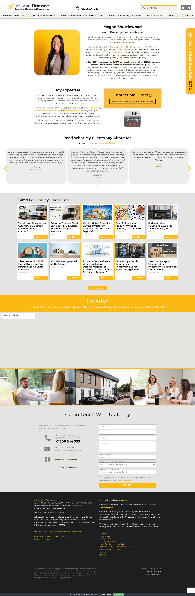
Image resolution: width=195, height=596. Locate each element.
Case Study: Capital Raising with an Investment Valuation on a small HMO (162, 265)
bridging (96, 108)
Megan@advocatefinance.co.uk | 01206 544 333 (132, 101)
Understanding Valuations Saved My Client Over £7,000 (160, 226)
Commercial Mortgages (43, 16)
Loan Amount (105, 454)
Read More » (41, 237)
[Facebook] (183, 7)
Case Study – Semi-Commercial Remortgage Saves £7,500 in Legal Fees (127, 265)
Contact (189, 16)
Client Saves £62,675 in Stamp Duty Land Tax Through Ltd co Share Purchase (31, 265)
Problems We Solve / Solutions (125, 16)
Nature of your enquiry (109, 469)
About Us (173, 16)
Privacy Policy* (125, 481)
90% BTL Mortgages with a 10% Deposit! (64, 262)
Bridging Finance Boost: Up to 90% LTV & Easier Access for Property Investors (64, 227)
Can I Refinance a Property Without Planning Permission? (128, 226)
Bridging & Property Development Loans (82, 16)
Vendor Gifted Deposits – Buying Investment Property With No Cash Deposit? (97, 227)
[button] (5, 168)
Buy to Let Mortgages (13, 16)
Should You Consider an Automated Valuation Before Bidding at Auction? (32, 227)
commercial (54, 110)
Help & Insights (154, 16)
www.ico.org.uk (106, 507)
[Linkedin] (188, 7)
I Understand (118, 594)
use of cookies (106, 594)
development (41, 110)
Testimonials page (107, 143)
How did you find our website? (112, 461)
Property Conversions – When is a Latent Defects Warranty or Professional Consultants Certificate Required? (97, 266)
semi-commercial (72, 110)
